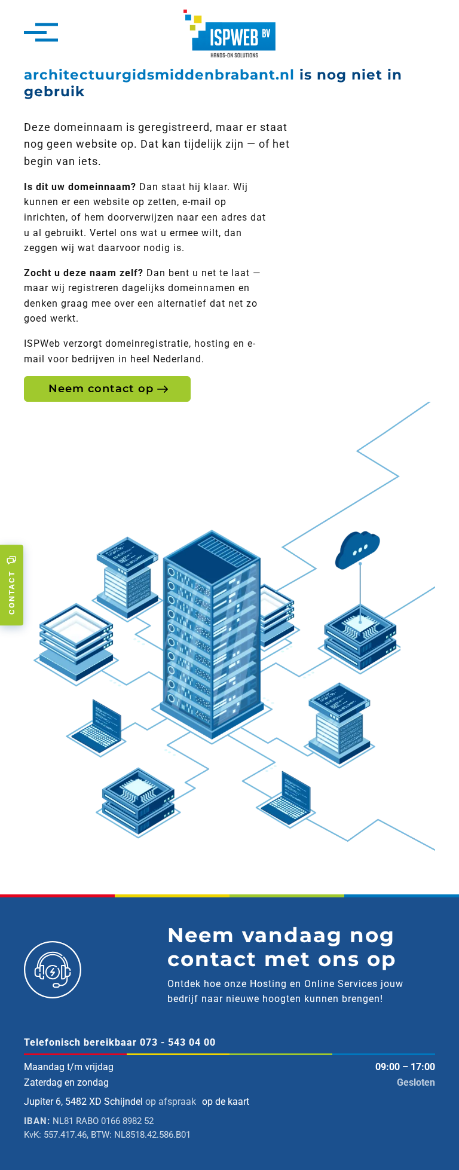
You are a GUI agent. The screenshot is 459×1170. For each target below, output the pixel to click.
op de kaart (225, 1101)
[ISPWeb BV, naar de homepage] (229, 32)
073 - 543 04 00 (178, 1042)
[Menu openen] (35, 33)
